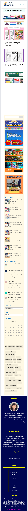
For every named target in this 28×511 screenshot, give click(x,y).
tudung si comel (13, 385)
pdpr (20, 375)
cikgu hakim (13, 351)
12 (10, 330)
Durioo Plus (19, 359)
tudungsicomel (8, 388)
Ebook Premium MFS (9, 362)
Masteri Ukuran (11, 370)
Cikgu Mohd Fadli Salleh (10, 357)
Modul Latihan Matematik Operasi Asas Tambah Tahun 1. (14, 65)
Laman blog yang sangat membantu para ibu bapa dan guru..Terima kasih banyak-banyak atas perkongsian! (15, 275)
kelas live (19, 362)
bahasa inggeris (11, 346)
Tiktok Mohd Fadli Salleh (14, 458)
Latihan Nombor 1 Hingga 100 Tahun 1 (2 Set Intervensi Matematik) (12, 44)
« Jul (6, 340)
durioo (14, 359)
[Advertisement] (15, 96)
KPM (6, 370)
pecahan (7, 377)
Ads (6, 346)
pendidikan (12, 377)
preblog (14, 380)
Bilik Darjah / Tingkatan (9, 349)
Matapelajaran (18, 370)
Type (14, 388)
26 (11, 335)
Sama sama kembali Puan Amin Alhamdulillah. (14, 299)
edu (15, 362)
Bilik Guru (17, 349)
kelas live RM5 (8, 364)
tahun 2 (6, 383)
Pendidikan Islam (8, 380)
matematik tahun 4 (9, 375)
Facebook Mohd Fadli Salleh (14, 455)
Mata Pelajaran (8, 372)
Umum (17, 388)
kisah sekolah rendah (9, 367)
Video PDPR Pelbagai (13, 390)
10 (5, 330)
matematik (15, 372)
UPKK (21, 388)
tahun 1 (19, 380)
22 (19, 333)
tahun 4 (15, 383)
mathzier (16, 375)
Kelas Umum (14, 364)
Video (6, 390)
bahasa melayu (19, 346)
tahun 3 (11, 383)
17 (5, 333)
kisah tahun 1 (17, 367)
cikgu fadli (7, 351)
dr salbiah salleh (8, 359)
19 (10, 333)
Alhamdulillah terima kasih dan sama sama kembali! (15, 266)
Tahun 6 (6, 385)
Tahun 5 (20, 383)
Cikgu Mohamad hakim (10, 354)
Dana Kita (18, 357)
